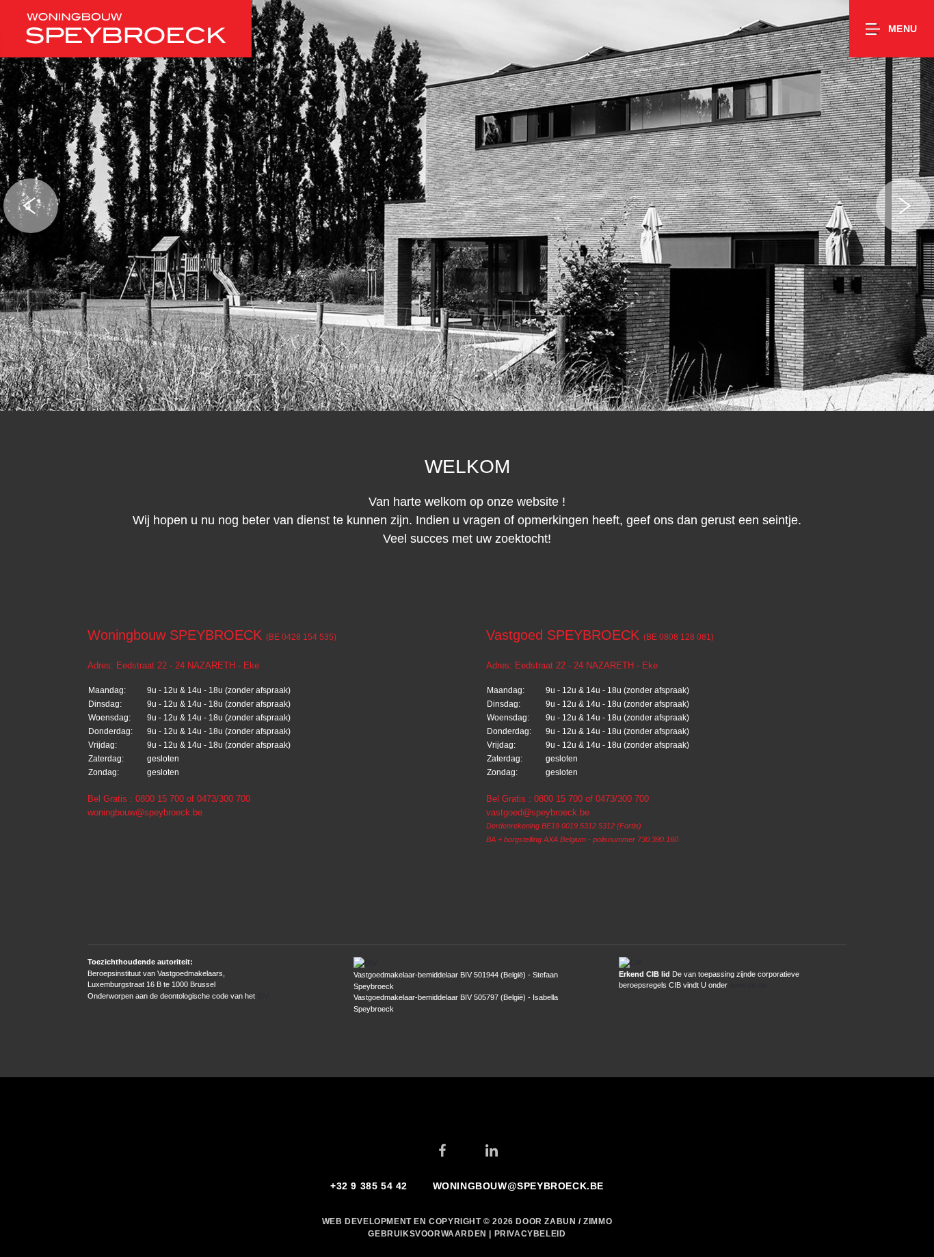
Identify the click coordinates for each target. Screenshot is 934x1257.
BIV (263, 996)
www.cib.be (748, 985)
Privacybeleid (530, 1234)
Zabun (560, 1221)
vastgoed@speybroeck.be (537, 812)
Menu (903, 28)
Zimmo (597, 1221)
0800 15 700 (159, 799)
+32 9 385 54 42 (369, 1185)
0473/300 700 (223, 799)
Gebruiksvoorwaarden (428, 1234)
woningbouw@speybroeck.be (145, 812)
